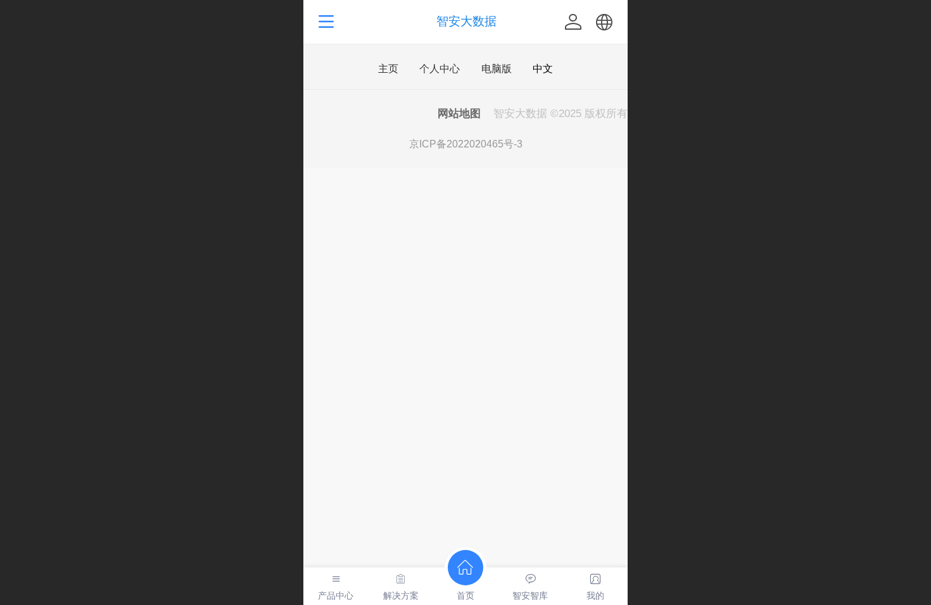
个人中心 (439, 69)
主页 (388, 69)
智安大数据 (466, 21)
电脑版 (496, 69)
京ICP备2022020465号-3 (465, 144)
